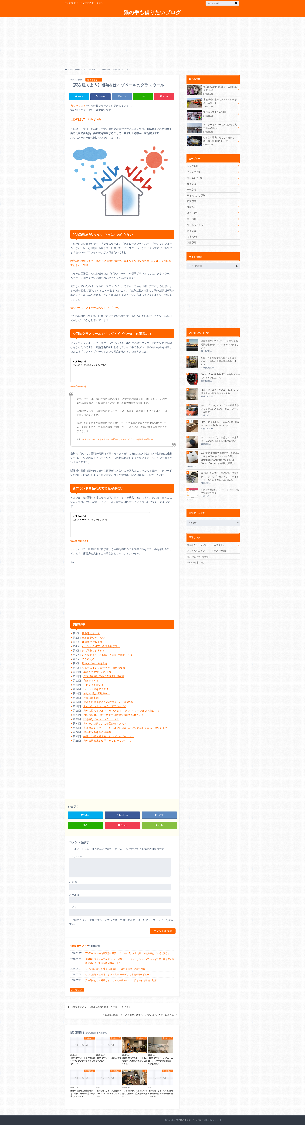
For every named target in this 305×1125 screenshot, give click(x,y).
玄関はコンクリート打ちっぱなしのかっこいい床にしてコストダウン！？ (125, 727)
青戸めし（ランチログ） (199, 556)
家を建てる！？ (91, 633)
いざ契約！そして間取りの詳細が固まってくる (108, 654)
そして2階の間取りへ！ (96, 693)
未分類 (192, 219)
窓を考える (88, 659)
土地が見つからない (93, 637)
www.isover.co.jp (78, 386)
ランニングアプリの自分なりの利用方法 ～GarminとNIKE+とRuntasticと (220, 439)
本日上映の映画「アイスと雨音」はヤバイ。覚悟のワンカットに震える (138, 1014)
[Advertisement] (152, 42)
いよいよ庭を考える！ (96, 689)
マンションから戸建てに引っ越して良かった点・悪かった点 (115, 968)
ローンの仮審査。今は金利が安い (101, 646)
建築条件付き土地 (92, 641)
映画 (191, 207)
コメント (75, 856)
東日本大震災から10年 (214, 114)
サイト (73, 907)
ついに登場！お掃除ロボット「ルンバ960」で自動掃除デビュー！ (118, 974)
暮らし (192, 213)
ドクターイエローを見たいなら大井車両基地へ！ (220, 128)
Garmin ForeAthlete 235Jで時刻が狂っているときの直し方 (220, 376)
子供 (191, 189)
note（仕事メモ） (196, 562)
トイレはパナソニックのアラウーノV (104, 706)
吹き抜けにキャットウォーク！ (101, 719)
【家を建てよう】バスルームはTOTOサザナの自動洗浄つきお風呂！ (220, 391)
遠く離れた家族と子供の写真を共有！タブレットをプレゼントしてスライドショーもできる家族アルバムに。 (220, 476)
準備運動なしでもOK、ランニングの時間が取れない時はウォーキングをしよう (220, 344)
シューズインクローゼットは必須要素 (103, 667)
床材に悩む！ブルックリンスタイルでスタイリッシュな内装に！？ (121, 710)
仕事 (191, 183)
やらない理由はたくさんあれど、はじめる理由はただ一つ (220, 141)
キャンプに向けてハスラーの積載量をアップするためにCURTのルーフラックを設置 (220, 408)
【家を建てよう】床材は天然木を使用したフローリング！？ (101, 1007)
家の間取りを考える (93, 650)
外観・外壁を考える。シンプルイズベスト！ (108, 736)
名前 (73, 881)
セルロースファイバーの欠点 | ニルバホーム (95, 307)
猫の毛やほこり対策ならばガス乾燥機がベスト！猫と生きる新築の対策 (120, 980)
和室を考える (91, 680)
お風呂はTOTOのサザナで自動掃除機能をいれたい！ (113, 714)
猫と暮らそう (195, 224)
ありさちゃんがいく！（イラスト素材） (207, 550)
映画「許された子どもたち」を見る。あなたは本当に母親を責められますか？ (220, 361)
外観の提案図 (91, 697)
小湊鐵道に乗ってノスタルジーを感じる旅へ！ (220, 103)
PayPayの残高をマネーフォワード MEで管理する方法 (220, 491)
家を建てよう (78, 105)
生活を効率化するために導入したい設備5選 (108, 701)
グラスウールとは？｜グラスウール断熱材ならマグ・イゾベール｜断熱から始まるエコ (119, 439)
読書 (191, 230)
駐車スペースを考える (94, 663)
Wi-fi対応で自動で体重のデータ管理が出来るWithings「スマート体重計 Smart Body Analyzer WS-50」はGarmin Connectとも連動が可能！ (220, 458)
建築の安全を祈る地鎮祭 (97, 731)
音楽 (191, 242)
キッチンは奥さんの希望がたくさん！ (105, 723)
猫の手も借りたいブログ (152, 12)
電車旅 (192, 236)
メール (74, 894)
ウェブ (192, 166)
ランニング (195, 177)
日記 (191, 201)
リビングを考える (93, 684)
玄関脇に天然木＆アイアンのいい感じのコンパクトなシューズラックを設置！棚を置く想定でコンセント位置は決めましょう (129, 961)
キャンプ (193, 171)
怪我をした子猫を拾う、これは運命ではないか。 (220, 90)
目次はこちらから (86, 119)
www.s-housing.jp (79, 540)
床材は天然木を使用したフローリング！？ (107, 740)
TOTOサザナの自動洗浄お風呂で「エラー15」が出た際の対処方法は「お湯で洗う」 (127, 953)
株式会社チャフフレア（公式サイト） (206, 544)
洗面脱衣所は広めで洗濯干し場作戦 (103, 676)
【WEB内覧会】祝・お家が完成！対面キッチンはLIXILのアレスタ (220, 424)
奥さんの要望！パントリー (98, 671)
